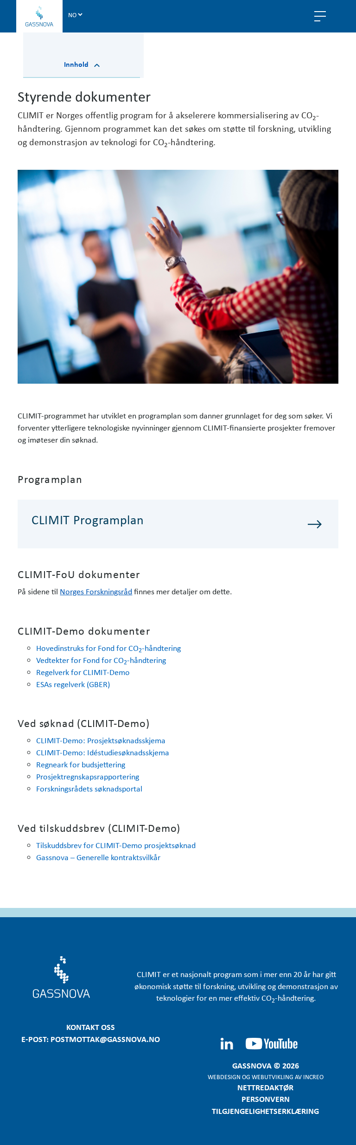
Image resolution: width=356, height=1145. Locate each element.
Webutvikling (272, 1076)
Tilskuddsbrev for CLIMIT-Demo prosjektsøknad (116, 844)
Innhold (77, 64)
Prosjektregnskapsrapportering (87, 776)
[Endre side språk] (75, 14)
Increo (313, 1076)
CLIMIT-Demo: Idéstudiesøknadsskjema (102, 752)
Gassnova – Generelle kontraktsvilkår (98, 856)
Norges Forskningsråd (96, 591)
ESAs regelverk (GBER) (73, 683)
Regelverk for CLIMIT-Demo (83, 671)
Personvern (266, 1098)
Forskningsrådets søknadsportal (89, 788)
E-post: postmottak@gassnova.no (90, 1038)
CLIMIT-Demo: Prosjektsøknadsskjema (100, 740)
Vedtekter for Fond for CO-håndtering (101, 659)
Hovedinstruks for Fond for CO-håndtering (108, 647)
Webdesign (224, 1076)
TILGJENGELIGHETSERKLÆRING (265, 1110)
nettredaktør (265, 1087)
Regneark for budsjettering (80, 764)
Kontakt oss (90, 1026)
